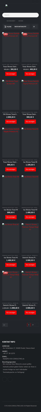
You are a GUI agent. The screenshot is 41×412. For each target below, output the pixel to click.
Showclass (13, 112)
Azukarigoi (5, 112)
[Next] (37, 325)
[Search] (36, 15)
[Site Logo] (10, 7)
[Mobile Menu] (4, 7)
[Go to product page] (10, 95)
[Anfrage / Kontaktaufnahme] (35, 7)
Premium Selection (27, 112)
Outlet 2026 (5, 64)
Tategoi (19, 112)
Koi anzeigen (11, 74)
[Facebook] (33, 1)
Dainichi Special (26, 64)
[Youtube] (37, 1)
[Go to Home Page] (3, 21)
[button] (7, 27)
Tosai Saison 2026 (15, 64)
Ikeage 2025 (35, 255)
